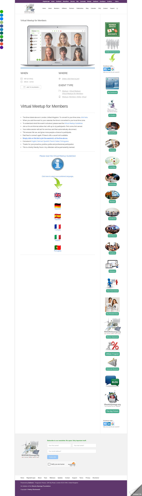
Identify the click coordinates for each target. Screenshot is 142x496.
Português (57, 251)
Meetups (89, 1)
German (40, 141)
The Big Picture (112, 411)
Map (77, 1)
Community (83, 1)
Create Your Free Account (112, 52)
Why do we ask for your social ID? (111, 72)
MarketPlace (66, 1)
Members (56, 8)
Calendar (93, 8)
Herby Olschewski (34, 489)
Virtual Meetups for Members (72, 94)
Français (58, 230)
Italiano (57, 240)
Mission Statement (112, 337)
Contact (105, 8)
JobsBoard (95, 1)
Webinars (112, 271)
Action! (52, 1)
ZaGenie (31, 482)
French (52, 141)
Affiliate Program (112, 354)
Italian (57, 141)
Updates (60, 478)
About (50, 8)
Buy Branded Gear (112, 313)
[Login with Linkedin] (109, 69)
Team (45, 478)
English (34, 141)
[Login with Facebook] (105, 69)
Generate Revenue (112, 369)
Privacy (88, 478)
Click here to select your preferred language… (58, 176)
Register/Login (46, 1)
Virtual (84, 97)
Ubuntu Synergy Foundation (41, 486)
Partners (71, 8)
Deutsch (58, 209)
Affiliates (64, 8)
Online (79, 97)
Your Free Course (112, 291)
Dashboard (58, 1)
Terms (81, 478)
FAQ (99, 8)
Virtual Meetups (74, 91)
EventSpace (102, 1)
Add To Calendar (32, 87)
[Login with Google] (112, 69)
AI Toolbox (112, 115)
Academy (109, 1)
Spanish (46, 141)
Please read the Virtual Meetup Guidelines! (58, 156)
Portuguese (64, 141)
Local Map (112, 167)
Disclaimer (96, 478)
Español (58, 219)
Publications (80, 8)
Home (44, 8)
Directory (72, 1)
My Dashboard (112, 92)
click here (84, 117)
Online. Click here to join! (70, 79)
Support (112, 8)
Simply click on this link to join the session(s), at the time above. (45, 138)
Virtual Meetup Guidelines (73, 123)
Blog (87, 8)
